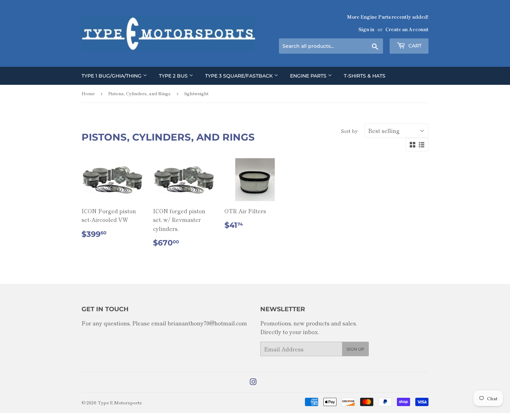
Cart (414, 46)
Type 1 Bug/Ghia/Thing (112, 76)
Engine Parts (309, 76)
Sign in (366, 29)
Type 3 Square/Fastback (239, 76)
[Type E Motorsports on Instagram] (253, 382)
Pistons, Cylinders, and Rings (139, 93)
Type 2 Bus (174, 76)
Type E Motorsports (119, 402)
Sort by (349, 130)
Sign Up (355, 349)
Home (88, 93)
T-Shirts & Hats (364, 76)
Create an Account (406, 29)
